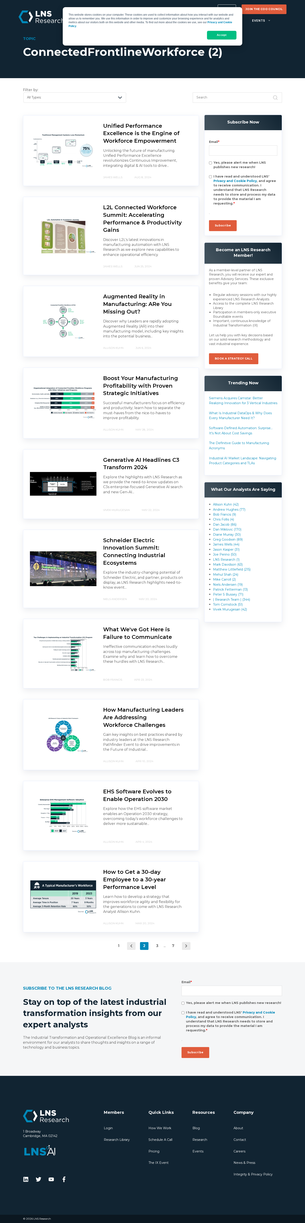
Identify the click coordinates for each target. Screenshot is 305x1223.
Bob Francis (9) (224, 514)
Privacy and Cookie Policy (235, 181)
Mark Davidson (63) (228, 564)
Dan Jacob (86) (224, 525)
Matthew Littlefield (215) (232, 569)
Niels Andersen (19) (228, 585)
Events (197, 1151)
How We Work (159, 1128)
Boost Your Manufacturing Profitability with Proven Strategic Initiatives (140, 385)
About (238, 1128)
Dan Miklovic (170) (227, 529)
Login (108, 1128)
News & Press (244, 1163)
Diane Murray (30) (227, 535)
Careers (239, 1151)
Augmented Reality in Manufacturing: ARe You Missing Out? (137, 304)
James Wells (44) (226, 544)
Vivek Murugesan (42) (230, 609)
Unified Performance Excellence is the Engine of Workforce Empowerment (141, 133)
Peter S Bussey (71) (228, 594)
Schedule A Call (160, 1140)
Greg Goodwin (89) (228, 539)
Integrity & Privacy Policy (253, 1174)
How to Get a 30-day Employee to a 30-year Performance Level (134, 879)
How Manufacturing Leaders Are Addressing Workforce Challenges (143, 717)
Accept (221, 35)
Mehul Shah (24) (225, 575)
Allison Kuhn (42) (226, 504)
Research (199, 1140)
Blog (196, 1128)
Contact (240, 1140)
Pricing (153, 1151)
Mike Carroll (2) (224, 579)
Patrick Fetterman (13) (230, 589)
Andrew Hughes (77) (229, 510)
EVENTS (258, 21)
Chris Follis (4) (223, 519)
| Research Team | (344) (231, 600)
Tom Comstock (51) (228, 604)
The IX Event (158, 1163)
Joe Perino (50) (224, 554)
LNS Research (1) (226, 560)
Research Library (117, 1140)
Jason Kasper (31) (226, 550)
